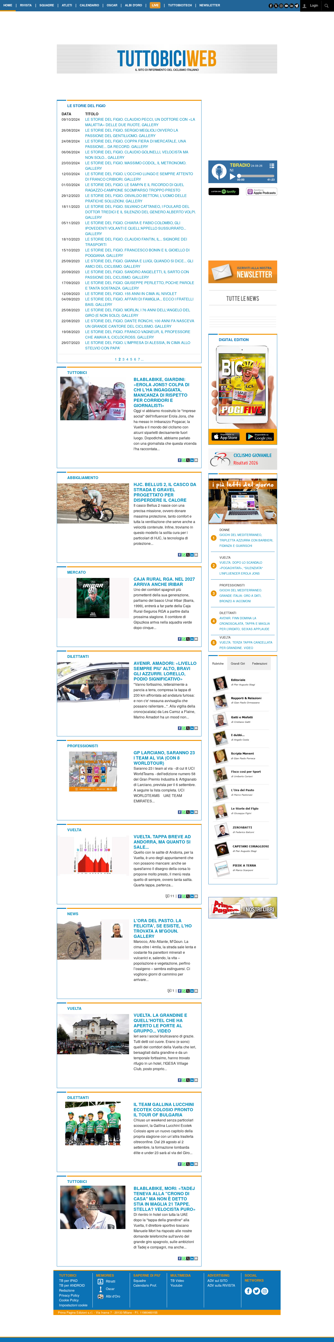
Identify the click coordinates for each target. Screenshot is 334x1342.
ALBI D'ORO (133, 5)
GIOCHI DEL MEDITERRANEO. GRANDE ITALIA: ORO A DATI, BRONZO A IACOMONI (240, 595)
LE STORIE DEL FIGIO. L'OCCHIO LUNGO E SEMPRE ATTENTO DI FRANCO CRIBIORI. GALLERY (139, 176)
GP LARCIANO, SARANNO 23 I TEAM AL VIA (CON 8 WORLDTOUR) (164, 757)
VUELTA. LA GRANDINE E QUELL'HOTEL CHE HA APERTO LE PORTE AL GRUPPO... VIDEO (160, 1023)
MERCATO (76, 572)
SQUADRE (47, 5)
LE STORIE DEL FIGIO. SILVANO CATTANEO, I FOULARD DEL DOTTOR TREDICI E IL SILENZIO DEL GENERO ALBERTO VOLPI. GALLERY (140, 212)
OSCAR (112, 5)
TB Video (177, 1280)
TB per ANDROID (72, 1285)
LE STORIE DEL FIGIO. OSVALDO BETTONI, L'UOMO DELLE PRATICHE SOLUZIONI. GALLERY (136, 198)
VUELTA (74, 829)
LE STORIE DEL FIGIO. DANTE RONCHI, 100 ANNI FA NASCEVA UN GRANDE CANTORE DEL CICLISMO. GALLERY (139, 323)
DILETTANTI (78, 656)
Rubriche (218, 663)
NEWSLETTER (209, 5)
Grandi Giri (238, 663)
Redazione (67, 1290)
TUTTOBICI (77, 372)
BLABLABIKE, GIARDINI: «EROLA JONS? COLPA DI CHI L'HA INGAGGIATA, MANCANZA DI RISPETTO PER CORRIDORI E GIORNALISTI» (161, 392)
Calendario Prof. (145, 1285)
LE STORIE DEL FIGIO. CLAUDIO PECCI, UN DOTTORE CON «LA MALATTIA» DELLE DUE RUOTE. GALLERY (140, 122)
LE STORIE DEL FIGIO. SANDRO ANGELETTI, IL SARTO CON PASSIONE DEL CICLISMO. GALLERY (137, 274)
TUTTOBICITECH (180, 5)
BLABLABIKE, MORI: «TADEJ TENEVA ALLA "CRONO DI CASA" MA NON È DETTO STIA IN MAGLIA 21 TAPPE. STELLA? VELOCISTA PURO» (165, 1198)
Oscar (110, 1288)
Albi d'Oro (112, 1296)
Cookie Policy (69, 1300)
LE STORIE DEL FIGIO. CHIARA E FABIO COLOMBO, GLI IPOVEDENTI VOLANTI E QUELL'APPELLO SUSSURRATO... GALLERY (135, 228)
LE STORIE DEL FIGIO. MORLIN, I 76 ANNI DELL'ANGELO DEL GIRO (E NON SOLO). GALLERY (137, 312)
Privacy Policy (69, 1295)
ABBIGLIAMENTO (82, 477)
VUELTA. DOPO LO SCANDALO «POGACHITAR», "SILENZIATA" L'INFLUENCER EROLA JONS (241, 567)
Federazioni (259, 663)
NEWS (72, 913)
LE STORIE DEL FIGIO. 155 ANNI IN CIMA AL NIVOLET (131, 293)
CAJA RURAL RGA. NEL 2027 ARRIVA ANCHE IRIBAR (164, 581)
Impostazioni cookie (73, 1305)
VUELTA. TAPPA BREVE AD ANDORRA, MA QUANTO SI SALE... (162, 841)
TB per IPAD (68, 1280)
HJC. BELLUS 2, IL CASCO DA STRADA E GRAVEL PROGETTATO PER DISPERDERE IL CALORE (165, 492)
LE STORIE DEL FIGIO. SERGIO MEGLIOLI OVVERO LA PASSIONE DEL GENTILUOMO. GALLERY (131, 133)
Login (313, 5)
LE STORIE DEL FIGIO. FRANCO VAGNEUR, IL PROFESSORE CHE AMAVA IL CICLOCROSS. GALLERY (137, 334)
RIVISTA (26, 5)
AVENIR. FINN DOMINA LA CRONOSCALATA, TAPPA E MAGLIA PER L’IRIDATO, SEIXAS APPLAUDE (244, 623)
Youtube (176, 1285)
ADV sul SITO (217, 1280)
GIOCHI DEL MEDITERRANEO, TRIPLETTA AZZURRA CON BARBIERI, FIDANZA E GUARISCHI (246, 540)
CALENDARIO (89, 5)
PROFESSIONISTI (82, 745)
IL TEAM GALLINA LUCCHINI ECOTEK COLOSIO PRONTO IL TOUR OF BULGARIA (164, 1109)
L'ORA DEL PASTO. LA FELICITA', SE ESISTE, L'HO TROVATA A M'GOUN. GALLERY (163, 928)
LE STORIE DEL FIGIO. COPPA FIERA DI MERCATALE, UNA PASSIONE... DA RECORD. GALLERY (135, 143)
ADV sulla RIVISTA (221, 1285)
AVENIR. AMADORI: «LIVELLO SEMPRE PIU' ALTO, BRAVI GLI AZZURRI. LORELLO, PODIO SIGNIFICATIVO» (165, 671)
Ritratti (110, 1281)
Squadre (139, 1280)
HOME (7, 5)
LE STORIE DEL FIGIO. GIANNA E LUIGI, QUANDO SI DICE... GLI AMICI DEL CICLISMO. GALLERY (139, 263)
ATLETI (67, 5)
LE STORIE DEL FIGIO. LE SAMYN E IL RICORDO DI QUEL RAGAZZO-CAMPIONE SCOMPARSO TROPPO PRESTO (134, 187)
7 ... (141, 359)
